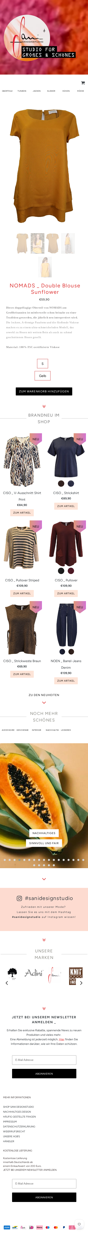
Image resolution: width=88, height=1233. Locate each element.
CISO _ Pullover (66, 580)
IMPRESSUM (10, 1121)
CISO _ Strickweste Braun (22, 661)
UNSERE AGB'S (11, 1136)
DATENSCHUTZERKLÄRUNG (19, 1126)
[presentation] (7, 983)
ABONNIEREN (44, 1073)
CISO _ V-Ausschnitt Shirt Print (22, 496)
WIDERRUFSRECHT (14, 1131)
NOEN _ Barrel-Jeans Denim (66, 664)
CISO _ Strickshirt (66, 493)
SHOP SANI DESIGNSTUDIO (18, 1106)
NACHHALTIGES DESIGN (17, 1111)
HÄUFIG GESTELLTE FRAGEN (19, 1116)
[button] (4, 860)
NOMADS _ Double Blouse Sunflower (45, 288)
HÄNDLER (8, 1141)
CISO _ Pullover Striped (22, 580)
